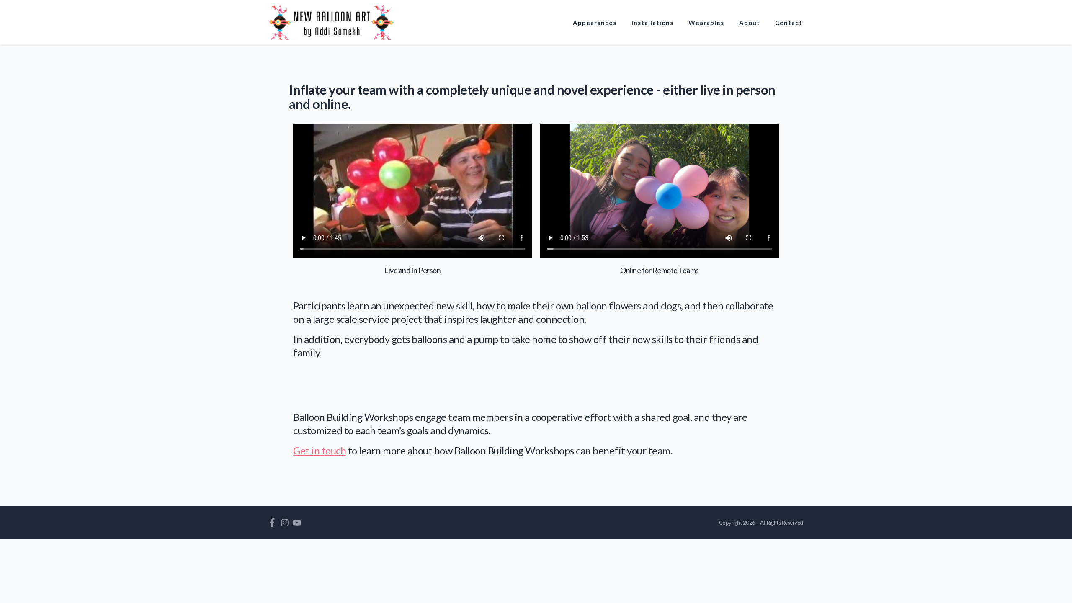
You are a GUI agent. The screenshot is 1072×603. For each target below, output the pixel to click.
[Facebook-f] (272, 522)
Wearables (706, 22)
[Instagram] (285, 522)
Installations (652, 22)
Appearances (594, 22)
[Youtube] (297, 522)
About (749, 22)
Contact (788, 22)
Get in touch (319, 450)
